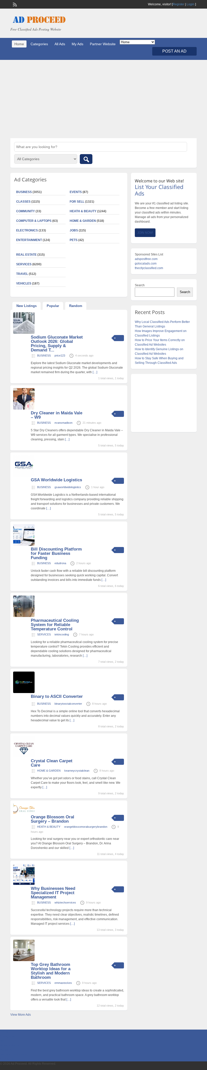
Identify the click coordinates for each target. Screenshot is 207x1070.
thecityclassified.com (149, 268)
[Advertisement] (103, 99)
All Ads (60, 44)
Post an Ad (174, 51)
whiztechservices (65, 902)
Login (190, 4)
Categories (39, 44)
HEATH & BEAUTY (83, 211)
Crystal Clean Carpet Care (51, 763)
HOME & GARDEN (83, 221)
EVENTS (76, 192)
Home (19, 44)
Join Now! (145, 232)
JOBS (74, 230)
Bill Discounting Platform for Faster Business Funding (56, 553)
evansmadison (63, 422)
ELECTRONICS (27, 230)
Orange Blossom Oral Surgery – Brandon (52, 819)
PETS (73, 240)
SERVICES (44, 634)
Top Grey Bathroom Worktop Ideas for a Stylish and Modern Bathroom (50, 971)
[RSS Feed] (14, 4)
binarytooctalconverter (68, 703)
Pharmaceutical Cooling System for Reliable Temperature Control (55, 624)
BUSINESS (44, 355)
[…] (95, 372)
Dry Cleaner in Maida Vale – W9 (56, 415)
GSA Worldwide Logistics (56, 480)
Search (140, 285)
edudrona (60, 563)
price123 (60, 355)
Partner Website (103, 44)
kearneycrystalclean (76, 770)
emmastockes (63, 982)
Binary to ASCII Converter (57, 696)
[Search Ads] (86, 159)
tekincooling (62, 634)
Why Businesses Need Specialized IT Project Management (53, 892)
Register (178, 4)
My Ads (77, 44)
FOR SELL (77, 201)
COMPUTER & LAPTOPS (33, 221)
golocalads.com (146, 263)
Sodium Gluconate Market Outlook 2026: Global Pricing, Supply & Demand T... (57, 343)
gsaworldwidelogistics (68, 487)
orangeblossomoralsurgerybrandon (85, 826)
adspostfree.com (146, 259)
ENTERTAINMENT (29, 240)
